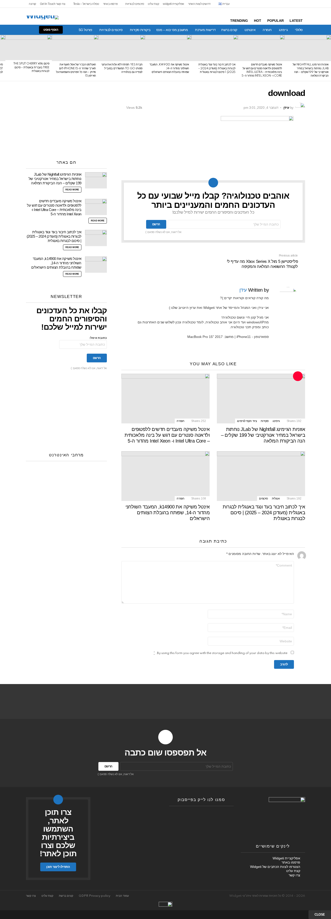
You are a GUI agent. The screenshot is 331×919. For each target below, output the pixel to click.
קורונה (32, 4)
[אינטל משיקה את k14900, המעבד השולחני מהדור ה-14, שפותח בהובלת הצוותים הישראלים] (168, 48)
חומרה (267, 30)
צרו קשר (294, 875)
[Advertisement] (66, 118)
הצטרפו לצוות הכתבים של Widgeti (275, 867)
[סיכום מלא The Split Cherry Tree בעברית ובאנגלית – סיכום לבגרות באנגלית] (28, 47)
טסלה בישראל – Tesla (86, 4)
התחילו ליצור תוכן (58, 867)
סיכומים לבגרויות (134, 4)
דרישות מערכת (205, 30)
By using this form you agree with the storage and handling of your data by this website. (220, 653)
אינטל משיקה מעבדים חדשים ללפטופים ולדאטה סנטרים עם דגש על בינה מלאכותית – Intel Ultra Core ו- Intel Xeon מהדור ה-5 (167, 435)
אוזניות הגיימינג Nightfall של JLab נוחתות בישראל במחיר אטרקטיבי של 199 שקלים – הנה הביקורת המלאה (263, 435)
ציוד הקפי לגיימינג (247, 421)
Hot (257, 21)
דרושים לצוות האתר (199, 4)
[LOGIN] (9, 30)
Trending (239, 21)
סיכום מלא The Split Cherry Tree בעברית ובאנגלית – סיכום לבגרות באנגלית (31, 67)
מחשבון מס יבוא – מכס (172, 30)
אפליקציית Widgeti (286, 858)
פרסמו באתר (110, 4)
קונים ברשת (229, 30)
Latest (296, 21)
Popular (275, 21)
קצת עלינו (153, 4)
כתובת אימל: (98, 338)
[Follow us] (34, 30)
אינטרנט (249, 30)
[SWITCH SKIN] (25, 30)
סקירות (265, 421)
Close (320, 914)
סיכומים (263, 498)
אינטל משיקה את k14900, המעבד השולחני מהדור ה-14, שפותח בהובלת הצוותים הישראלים (169, 68)
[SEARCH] (17, 30)
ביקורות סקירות (140, 30)
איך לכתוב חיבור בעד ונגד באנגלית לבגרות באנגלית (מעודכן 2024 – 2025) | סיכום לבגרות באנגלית (217, 68)
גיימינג (283, 30)
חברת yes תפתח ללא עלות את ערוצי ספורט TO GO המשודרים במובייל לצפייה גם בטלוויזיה (121, 68)
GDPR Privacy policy (94, 895)
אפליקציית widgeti (173, 4)
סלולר (299, 30)
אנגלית (276, 498)
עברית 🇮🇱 (223, 4)
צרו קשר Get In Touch (52, 4)
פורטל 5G (85, 30)
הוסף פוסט (50, 29)
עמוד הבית (122, 895)
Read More (72, 189)
